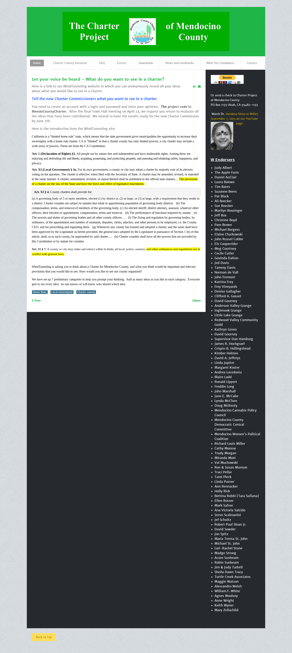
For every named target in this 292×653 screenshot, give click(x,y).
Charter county (86, 292)
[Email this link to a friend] (199, 86)
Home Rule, (40, 292)
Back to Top (44, 637)
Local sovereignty (62, 292)
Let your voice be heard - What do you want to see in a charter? (98, 79)
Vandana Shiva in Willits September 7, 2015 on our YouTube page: (234, 118)
